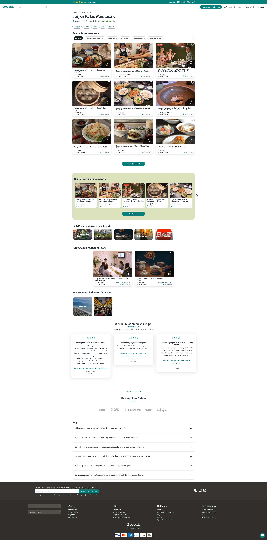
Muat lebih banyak (133, 164)
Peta (102, 27)
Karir (203, 515)
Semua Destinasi (74, 510)
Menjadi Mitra (117, 510)
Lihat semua (133, 214)
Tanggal (77, 27)
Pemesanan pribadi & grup (211, 7)
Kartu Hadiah (249, 7)
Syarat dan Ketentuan (164, 520)
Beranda (75, 13)
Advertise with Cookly (209, 517)
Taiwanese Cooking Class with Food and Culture (90, 368)
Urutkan (111, 27)
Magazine (71, 515)
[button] (84, 2)
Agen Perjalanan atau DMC (122, 517)
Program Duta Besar (119, 515)
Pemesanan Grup (208, 510)
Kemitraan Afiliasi (119, 512)
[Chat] (262, 535)
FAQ (158, 515)
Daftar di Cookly (229, 7)
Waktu (86, 27)
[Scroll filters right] (193, 38)
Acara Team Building (209, 512)
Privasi (159, 517)
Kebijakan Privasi (95, 495)
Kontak (159, 510)
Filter (95, 27)
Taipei (88, 13)
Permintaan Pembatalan (165, 512)
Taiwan (82, 13)
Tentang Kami (73, 512)
